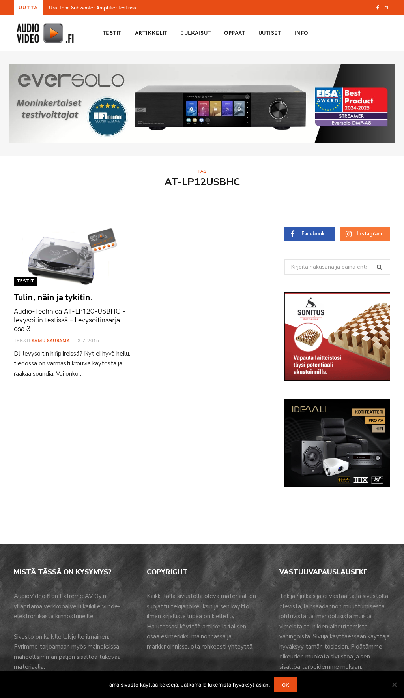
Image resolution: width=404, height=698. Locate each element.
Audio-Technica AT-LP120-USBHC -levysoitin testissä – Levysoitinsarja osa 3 (69, 319)
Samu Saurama (51, 340)
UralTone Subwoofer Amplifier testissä (92, 7)
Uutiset (269, 32)
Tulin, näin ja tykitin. (53, 297)
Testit (112, 32)
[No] (394, 685)
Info (301, 32)
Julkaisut (196, 32)
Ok (286, 684)
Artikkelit (151, 32)
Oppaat (234, 32)
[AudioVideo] (45, 33)
